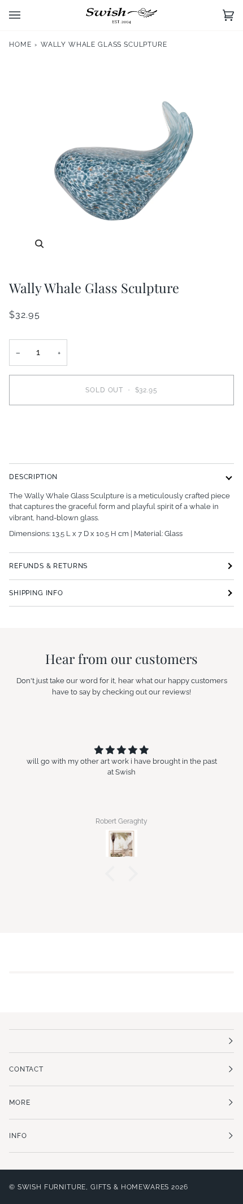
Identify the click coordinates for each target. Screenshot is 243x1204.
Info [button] (18, 1136)
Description (33, 477)
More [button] (19, 1102)
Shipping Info (36, 593)
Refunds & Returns (48, 566)
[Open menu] (26, 15)
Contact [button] (26, 1069)
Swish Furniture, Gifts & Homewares (94, 1187)
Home (20, 44)
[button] (113, 874)
